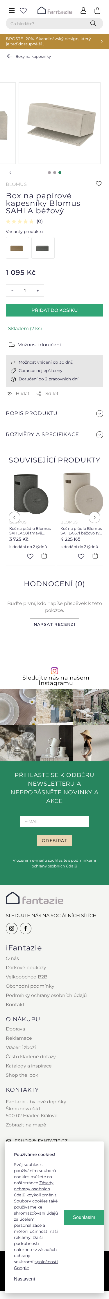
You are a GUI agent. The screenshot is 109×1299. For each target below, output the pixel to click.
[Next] (94, 517)
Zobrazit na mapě (26, 1125)
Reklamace (19, 1038)
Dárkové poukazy (26, 967)
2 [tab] (54, 172)
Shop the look (22, 1075)
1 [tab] (49, 172)
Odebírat (54, 840)
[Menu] (11, 10)
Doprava (15, 1029)
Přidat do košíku (54, 310)
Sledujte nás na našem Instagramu (55, 680)
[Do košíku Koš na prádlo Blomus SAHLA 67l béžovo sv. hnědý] (95, 556)
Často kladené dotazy (31, 1056)
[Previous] (14, 517)
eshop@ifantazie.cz (41, 1141)
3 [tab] (59, 172)
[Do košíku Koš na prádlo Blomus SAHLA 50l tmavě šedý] (44, 556)
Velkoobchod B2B (26, 977)
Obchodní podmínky (30, 986)
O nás (12, 958)
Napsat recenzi (55, 624)
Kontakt (15, 1004)
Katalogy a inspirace (29, 1066)
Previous (10, 172)
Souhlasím (84, 1217)
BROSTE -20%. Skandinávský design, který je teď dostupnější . (48, 41)
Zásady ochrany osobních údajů (33, 1189)
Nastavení (24, 1278)
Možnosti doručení (39, 344)
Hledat (94, 23)
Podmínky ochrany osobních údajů (46, 995)
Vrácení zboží (21, 1047)
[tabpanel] (59, 123)
